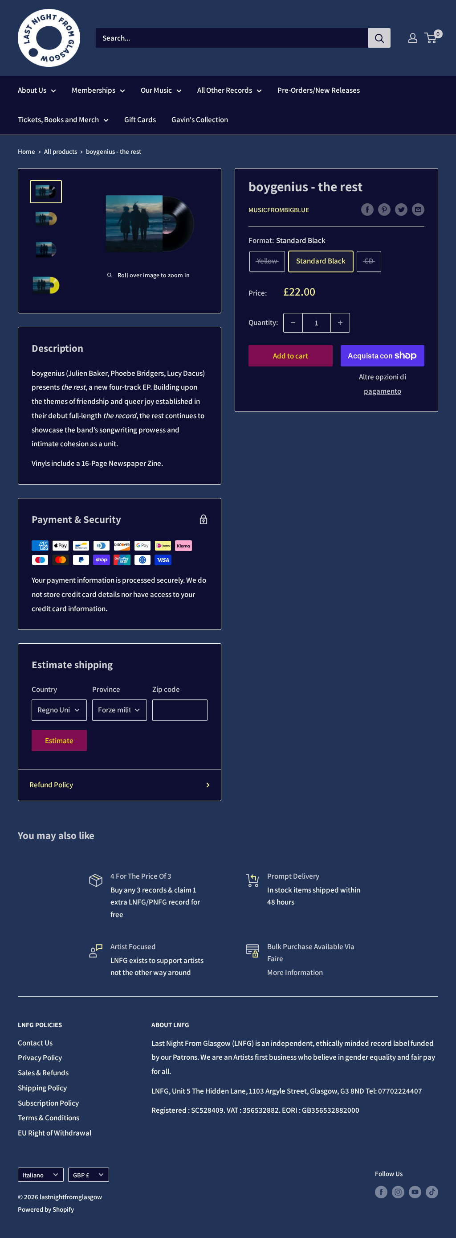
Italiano (33, 1175)
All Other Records (224, 90)
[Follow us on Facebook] (381, 1191)
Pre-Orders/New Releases (318, 90)
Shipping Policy (42, 1088)
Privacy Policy (40, 1057)
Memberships (93, 90)
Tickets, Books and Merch (58, 119)
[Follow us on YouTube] (415, 1191)
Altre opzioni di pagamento (382, 384)
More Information (295, 972)
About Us (32, 90)
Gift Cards (140, 119)
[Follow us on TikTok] (432, 1191)
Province (106, 689)
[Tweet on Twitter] (401, 209)
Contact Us (35, 1043)
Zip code (166, 689)
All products (60, 151)
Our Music (156, 90)
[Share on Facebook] (367, 209)
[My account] (412, 38)
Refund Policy (51, 785)
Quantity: (263, 322)
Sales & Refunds (43, 1073)
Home (26, 151)
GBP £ (81, 1175)
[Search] (379, 38)
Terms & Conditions (48, 1118)
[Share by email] (418, 209)
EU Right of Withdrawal (54, 1133)
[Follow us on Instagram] (398, 1191)
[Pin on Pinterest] (384, 209)
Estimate (59, 740)
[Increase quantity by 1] (340, 322)
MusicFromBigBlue (278, 210)
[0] (430, 38)
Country (44, 689)
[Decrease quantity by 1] (293, 322)
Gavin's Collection (199, 119)
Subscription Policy (48, 1103)
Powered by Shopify (46, 1209)
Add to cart (290, 356)
